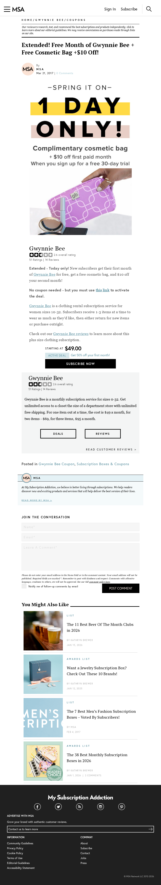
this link (102, 290)
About (84, 843)
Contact (85, 853)
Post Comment (120, 588)
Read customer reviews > (111, 449)
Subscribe (129, 8)
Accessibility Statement (21, 868)
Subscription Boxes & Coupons (103, 464)
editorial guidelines (56, 30)
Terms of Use (14, 858)
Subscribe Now (80, 364)
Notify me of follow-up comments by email (53, 586)
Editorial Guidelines (18, 863)
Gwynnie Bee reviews (71, 334)
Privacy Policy (15, 848)
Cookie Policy (15, 853)
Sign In (110, 8)
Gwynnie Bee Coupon (57, 464)
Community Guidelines (20, 843)
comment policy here (99, 582)
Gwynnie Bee (44, 274)
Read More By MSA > (37, 500)
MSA (40, 69)
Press (83, 863)
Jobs (83, 858)
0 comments (64, 73)
